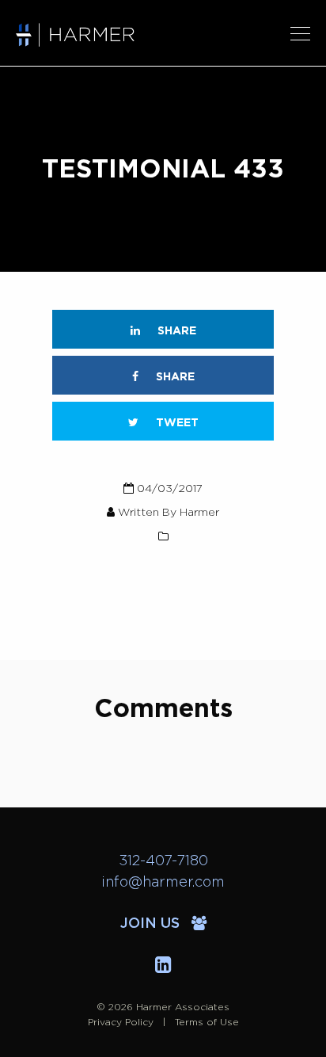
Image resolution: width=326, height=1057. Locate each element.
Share (175, 331)
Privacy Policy (121, 1022)
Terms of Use (207, 1022)
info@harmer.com (163, 883)
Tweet (176, 423)
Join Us (152, 924)
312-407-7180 (163, 861)
